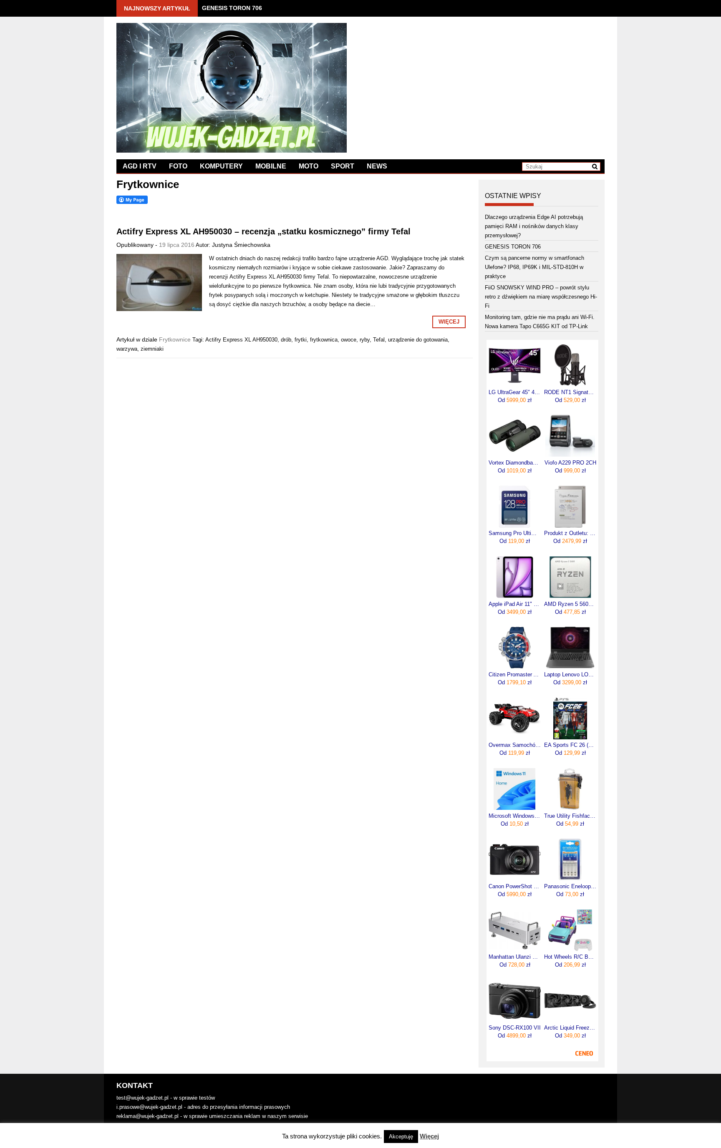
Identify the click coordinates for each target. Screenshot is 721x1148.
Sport (342, 166)
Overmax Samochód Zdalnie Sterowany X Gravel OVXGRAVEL (515, 745)
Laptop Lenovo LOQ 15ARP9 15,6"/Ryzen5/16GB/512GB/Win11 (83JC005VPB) (570, 675)
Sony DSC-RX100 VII (515, 1028)
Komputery (221, 166)
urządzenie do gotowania (418, 340)
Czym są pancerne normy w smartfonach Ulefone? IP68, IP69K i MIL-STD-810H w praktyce (534, 267)
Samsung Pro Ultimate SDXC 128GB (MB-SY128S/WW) (515, 533)
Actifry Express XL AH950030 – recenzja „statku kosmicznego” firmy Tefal (263, 231)
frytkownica (324, 340)
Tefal (379, 340)
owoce (348, 340)
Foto (178, 166)
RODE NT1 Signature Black (570, 392)
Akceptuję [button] (401, 1136)
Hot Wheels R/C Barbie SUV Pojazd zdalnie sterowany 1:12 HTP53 (570, 957)
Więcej (449, 322)
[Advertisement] (482, 81)
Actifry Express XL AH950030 (241, 340)
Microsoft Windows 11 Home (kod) (515, 816)
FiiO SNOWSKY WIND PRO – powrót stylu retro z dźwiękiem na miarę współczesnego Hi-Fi (541, 296)
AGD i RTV (139, 166)
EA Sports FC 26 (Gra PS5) (570, 745)
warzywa (126, 349)
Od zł (515, 400)
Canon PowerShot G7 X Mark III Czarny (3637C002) (515, 886)
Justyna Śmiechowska (241, 244)
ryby (365, 340)
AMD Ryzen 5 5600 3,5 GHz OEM (570, 604)
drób (286, 340)
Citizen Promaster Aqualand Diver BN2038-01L (515, 675)
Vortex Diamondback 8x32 (515, 463)
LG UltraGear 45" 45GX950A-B (515, 392)
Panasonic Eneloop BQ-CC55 (570, 886)
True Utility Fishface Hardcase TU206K (570, 816)
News (377, 166)
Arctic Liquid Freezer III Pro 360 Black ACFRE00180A (570, 1028)
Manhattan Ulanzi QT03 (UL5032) (515, 957)
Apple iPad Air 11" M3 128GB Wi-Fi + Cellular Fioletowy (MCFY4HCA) (515, 604)
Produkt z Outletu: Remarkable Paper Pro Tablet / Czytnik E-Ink (570, 533)
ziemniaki (152, 349)
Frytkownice (175, 339)
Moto (308, 166)
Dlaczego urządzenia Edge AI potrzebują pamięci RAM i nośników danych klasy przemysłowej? (534, 226)
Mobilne (270, 166)
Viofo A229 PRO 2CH (570, 463)
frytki (301, 340)
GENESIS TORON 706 (232, 8)
